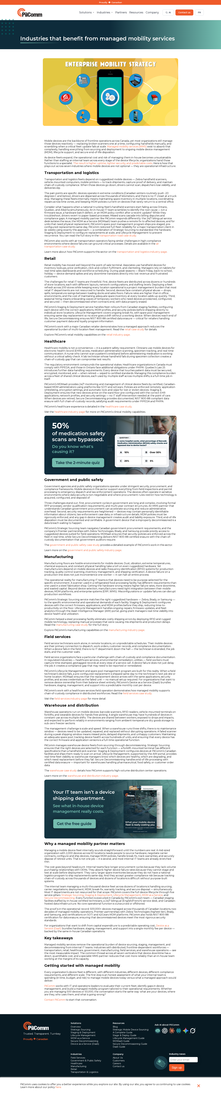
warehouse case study (63, 770)
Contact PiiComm (54, 999)
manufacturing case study (72, 624)
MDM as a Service (152, 895)
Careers (117, 1063)
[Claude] (172, 1031)
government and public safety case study (75, 545)
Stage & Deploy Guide (124, 1035)
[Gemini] (186, 1031)
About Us (118, 1057)
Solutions (76, 1023)
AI (170, 12)
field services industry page (70, 698)
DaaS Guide (119, 1046)
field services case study (137, 693)
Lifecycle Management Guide (128, 1038)
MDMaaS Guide (121, 1041)
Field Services (78, 1057)
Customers (118, 1060)
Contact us (184, 12)
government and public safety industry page (94, 550)
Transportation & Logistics (84, 1072)
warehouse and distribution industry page (93, 775)
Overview (76, 1026)
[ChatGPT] (165, 1031)
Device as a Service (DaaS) (85, 1044)
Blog (115, 1026)
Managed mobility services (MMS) (127, 146)
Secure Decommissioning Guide (130, 1044)
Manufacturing (78, 1066)
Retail (74, 1069)
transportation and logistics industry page (142, 251)
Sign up (177, 1067)
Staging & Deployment (98, 895)
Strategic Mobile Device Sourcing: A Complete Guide (131, 1031)
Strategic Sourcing (72, 895)
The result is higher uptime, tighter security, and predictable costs (112, 163)
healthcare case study (118, 406)
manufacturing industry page (126, 630)
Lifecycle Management (127, 895)
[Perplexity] (179, 1031)
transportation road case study (117, 235)
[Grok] (193, 1031)
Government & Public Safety (86, 1060)
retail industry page (118, 334)
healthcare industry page (69, 411)
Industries (76, 1054)
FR (199, 12)
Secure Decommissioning (59, 898)
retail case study (134, 329)
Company (118, 1054)
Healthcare (76, 1063)
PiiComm (49, 986)
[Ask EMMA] (158, 1031)
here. (58, 1087)
